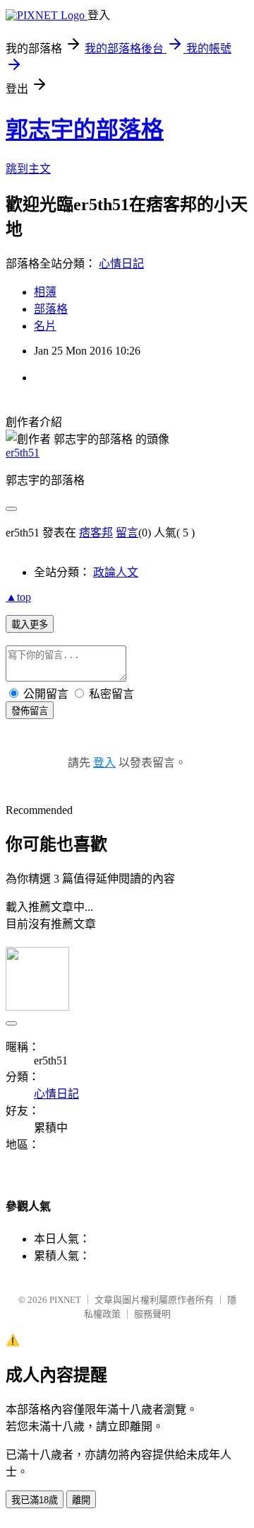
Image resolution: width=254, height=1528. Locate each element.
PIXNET (65, 1299)
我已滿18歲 (34, 1500)
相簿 (45, 292)
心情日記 (121, 264)
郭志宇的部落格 (85, 129)
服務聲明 (152, 1314)
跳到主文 (28, 169)
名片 (45, 326)
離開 (81, 1500)
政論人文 (115, 572)
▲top (18, 597)
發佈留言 (29, 711)
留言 (127, 533)
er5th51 (23, 453)
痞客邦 (96, 533)
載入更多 (29, 624)
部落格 (51, 309)
